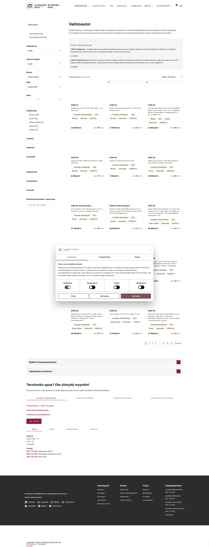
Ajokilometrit (31, 172)
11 (167, 343)
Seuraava (178, 343)
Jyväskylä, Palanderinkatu (46, 398)
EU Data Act (31, 544)
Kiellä (73, 296)
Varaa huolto (124, 489)
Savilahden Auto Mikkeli (122, 398)
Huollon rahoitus (125, 500)
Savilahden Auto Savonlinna (162, 398)
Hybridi (32, 126)
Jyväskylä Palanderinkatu (174, 489)
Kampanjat (136, 6)
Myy (112, 6)
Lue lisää (74, 56)
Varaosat (93, 429)
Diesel (31, 118)
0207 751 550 (32, 457)
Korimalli (30, 190)
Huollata (121, 6)
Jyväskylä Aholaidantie (173, 496)
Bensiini (32, 115)
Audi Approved (35, 34)
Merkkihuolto (124, 496)
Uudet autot (99, 6)
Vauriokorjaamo (72, 429)
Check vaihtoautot (36, 37)
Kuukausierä (31, 181)
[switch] (92, 287)
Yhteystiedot (163, 6)
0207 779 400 (170, 511)
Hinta (28, 95)
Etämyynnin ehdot (103, 504)
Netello (30, 546)
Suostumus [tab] (71, 257)
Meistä (148, 6)
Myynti (34, 429)
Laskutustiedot (148, 500)
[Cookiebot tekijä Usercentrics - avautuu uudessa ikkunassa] (141, 249)
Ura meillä (146, 496)
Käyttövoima (31, 111)
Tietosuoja (41, 544)
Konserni (146, 489)
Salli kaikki (136, 296)
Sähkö (31, 130)
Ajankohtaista (147, 493)
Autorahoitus (101, 500)
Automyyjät (101, 496)
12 (171, 343)
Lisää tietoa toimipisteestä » (37, 410)
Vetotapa (30, 139)
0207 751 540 (31, 451)
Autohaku (100, 489)
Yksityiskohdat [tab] (104, 257)
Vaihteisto (30, 148)
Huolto (51, 429)
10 (163, 343)
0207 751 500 (34, 421)
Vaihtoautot (81, 6)
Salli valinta (104, 296)
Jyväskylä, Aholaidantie (85, 398)
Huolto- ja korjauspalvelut (128, 493)
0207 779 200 (170, 505)
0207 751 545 (31, 454)
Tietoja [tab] (137, 257)
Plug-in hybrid (34, 122)
